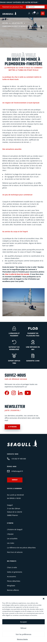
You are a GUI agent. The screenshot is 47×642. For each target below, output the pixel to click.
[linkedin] (20, 393)
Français (32, 7)
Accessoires (11, 576)
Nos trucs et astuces (15, 552)
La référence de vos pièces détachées (21, 548)
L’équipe (10, 534)
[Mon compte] (29, 13)
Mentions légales (22, 639)
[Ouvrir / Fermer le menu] (43, 13)
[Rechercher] (37, 13)
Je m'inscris (12, 427)
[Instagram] (13, 393)
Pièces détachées (13, 581)
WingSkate (11, 586)
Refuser (23, 628)
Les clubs (10, 543)
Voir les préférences (23, 634)
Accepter (23, 622)
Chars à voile (12, 567)
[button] (43, 599)
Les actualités (12, 538)
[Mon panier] (33, 13)
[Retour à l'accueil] (9, 13)
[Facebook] (7, 393)
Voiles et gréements (14, 572)
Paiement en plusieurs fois (12, 7)
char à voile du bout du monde (17, 274)
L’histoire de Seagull (14, 529)
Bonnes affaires (13, 590)
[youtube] (28, 393)
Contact (15, 480)
